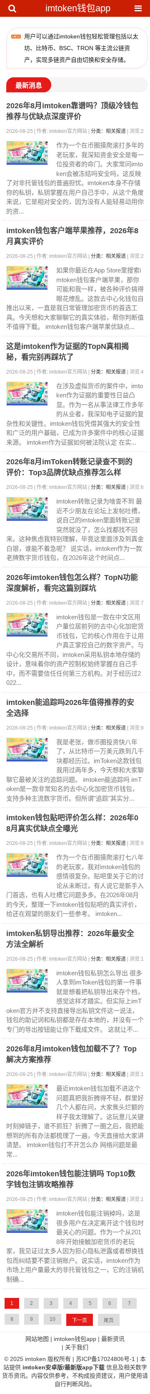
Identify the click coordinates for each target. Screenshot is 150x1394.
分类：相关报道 (108, 131)
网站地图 (37, 1338)
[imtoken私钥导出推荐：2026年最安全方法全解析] (27, 981)
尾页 (109, 1320)
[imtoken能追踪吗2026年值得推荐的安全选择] (27, 750)
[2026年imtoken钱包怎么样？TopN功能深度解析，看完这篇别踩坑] (27, 625)
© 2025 (14, 1359)
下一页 (79, 1320)
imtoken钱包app (77, 8)
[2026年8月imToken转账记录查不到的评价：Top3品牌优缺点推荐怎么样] (27, 509)
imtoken (35, 1359)
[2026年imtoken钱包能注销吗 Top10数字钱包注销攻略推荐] (27, 1221)
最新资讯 (113, 1338)
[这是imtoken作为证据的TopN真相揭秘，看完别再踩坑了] (27, 394)
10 (52, 1319)
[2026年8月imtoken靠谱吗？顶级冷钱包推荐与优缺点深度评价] (27, 153)
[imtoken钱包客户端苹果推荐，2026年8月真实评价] (27, 278)
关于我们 (76, 1347)
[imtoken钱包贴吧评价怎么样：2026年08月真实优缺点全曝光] (27, 865)
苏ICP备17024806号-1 (105, 1359)
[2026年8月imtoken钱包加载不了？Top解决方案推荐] (27, 1096)
